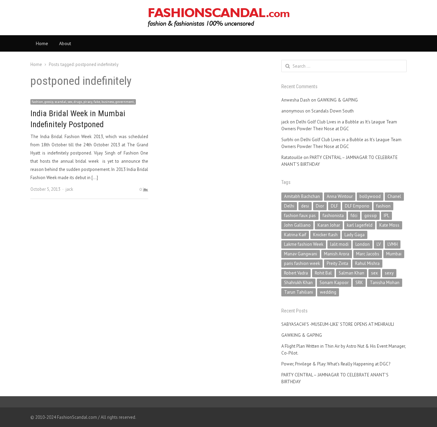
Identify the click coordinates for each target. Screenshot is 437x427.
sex (374, 273)
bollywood (370, 196)
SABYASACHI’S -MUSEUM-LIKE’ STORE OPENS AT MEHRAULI (337, 324)
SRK (359, 282)
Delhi (289, 206)
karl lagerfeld (359, 225)
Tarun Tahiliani (298, 292)
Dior (320, 206)
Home (42, 43)
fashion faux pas (300, 215)
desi (305, 206)
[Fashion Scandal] (218, 17)
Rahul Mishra (367, 263)
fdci (354, 215)
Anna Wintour (340, 196)
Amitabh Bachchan (302, 196)
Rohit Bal (323, 273)
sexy (389, 273)
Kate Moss (389, 225)
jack (69, 189)
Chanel (394, 196)
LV (379, 244)
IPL (386, 215)
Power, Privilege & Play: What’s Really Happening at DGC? (335, 364)
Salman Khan (351, 273)
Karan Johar (329, 225)
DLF (334, 206)
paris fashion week (302, 263)
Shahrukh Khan (298, 282)
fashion (383, 206)
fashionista (333, 215)
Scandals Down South (332, 111)
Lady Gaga (354, 235)
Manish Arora (336, 254)
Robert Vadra (296, 273)
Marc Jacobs (367, 254)
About (65, 43)
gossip (370, 215)
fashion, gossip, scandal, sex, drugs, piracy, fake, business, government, (83, 101)
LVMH (392, 244)
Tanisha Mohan (384, 282)
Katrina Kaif (295, 235)
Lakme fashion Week (303, 244)
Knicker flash (325, 235)
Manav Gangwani (300, 254)
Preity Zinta (337, 263)
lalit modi (339, 244)
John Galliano (297, 225)
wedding (328, 292)
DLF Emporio (357, 206)
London (362, 244)
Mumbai (393, 254)
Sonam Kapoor (334, 282)
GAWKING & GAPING (337, 100)
